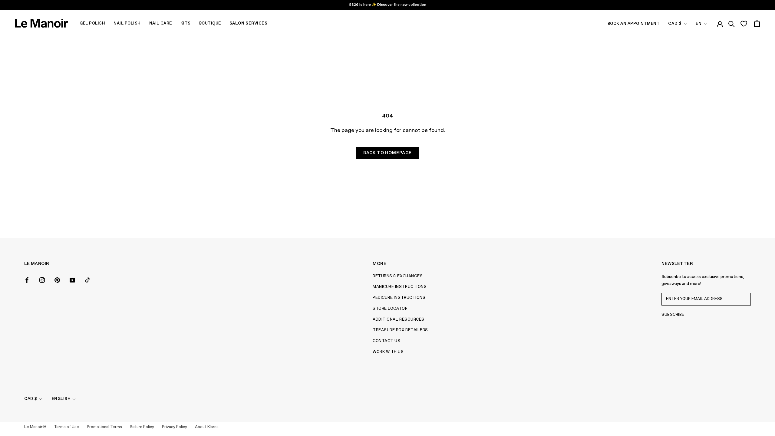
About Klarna (207, 427)
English (61, 399)
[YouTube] (72, 279)
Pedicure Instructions (399, 298)
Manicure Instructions (400, 287)
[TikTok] (87, 279)
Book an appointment (634, 24)
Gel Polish (92, 23)
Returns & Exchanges (398, 276)
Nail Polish (127, 23)
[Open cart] (757, 23)
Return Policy (142, 427)
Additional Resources (398, 320)
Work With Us (388, 352)
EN (699, 24)
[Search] (731, 23)
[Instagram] (42, 279)
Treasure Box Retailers (400, 330)
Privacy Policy (174, 427)
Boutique (210, 23)
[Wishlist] (743, 23)
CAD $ (675, 24)
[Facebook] (27, 279)
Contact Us (386, 341)
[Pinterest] (57, 279)
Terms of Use (66, 427)
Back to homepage (387, 153)
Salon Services (248, 23)
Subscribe (672, 315)
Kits (185, 23)
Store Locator (390, 309)
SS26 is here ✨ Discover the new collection (387, 5)
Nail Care (160, 23)
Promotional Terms (104, 427)
